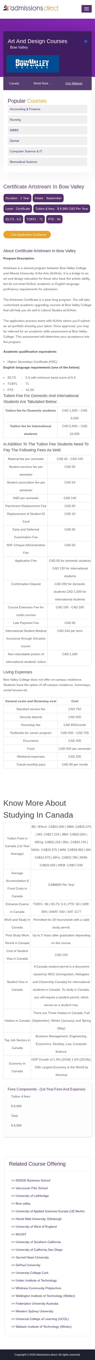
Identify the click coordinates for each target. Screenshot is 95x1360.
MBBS (14, 130)
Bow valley (19, 47)
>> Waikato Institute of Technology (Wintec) (41, 1326)
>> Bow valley (20, 1203)
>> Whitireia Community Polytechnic (36, 1288)
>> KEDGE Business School (30, 1180)
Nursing (15, 119)
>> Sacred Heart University (30, 1257)
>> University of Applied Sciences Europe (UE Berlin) (48, 1211)
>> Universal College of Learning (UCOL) (40, 1319)
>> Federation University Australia (34, 1303)
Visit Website (73, 83)
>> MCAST (19, 1234)
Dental (14, 140)
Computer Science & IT (26, 151)
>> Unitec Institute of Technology (34, 1280)
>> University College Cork (29, 1272)
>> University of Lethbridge (30, 1196)
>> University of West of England (34, 1226)
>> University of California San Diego (37, 1249)
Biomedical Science (23, 162)
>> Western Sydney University (32, 1311)
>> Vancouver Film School (29, 1188)
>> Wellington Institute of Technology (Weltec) (43, 1296)
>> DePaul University (25, 1265)
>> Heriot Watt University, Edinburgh (36, 1219)
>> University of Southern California (36, 1242)
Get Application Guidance (28, 234)
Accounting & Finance (25, 109)
